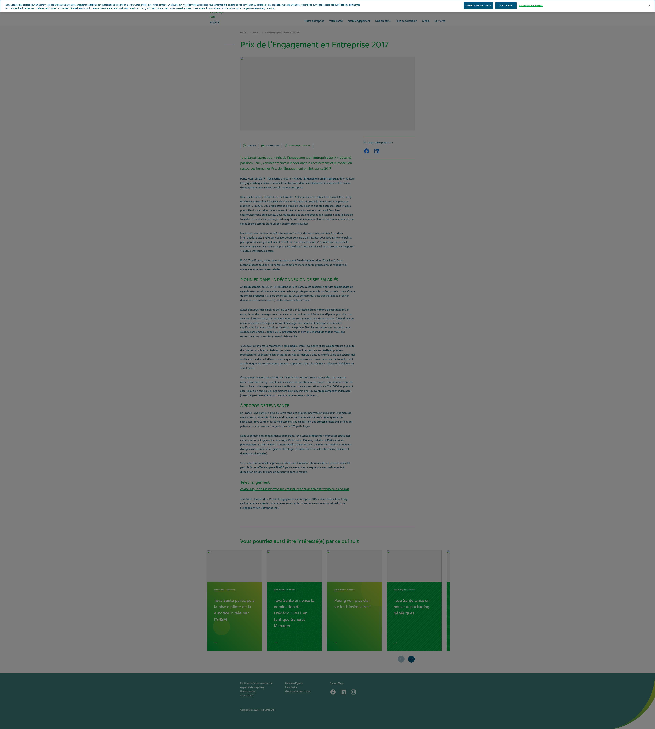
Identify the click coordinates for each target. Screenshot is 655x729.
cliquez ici (270, 8)
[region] (327, 6)
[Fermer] (649, 5)
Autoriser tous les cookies (478, 5)
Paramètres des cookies (531, 5)
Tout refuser (506, 5)
